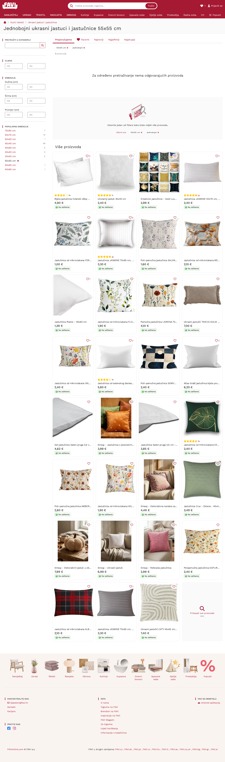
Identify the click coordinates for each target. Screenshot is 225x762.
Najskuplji (129, 39)
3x (113, 257)
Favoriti (85, 39)
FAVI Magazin (107, 720)
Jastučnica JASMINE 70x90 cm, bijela (118, 260)
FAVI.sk (128, 749)
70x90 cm (10, 130)
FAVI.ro (147, 749)
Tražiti (151, 6)
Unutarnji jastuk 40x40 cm (112, 199)
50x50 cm (10, 139)
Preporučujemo (63, 39)
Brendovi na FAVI (109, 711)
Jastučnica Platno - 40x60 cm (70, 322)
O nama (105, 703)
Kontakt (11, 707)
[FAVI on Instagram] (14, 728)
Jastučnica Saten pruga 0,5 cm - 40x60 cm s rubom (169, 444)
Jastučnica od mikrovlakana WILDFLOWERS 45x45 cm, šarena (131, 506)
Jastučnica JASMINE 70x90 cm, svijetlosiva (121, 629)
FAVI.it (165, 749)
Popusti (208, 676)
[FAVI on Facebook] (8, 728)
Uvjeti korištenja (109, 728)
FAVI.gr (206, 749)
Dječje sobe (173, 678)
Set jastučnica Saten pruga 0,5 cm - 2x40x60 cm (80, 444)
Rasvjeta (69, 676)
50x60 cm (10, 165)
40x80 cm (10, 169)
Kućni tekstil (17, 22)
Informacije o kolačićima (114, 733)
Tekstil (52, 676)
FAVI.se (174, 749)
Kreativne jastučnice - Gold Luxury (159, 199)
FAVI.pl (138, 749)
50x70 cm (10, 135)
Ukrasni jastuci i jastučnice (42, 22)
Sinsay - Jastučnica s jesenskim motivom (120, 444)
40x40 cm (10, 152)
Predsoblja (191, 676)
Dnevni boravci (138, 678)
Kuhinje (104, 676)
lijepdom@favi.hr (19, 703)
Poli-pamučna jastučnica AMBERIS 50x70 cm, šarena (82, 506)
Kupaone (121, 676)
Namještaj (17, 676)
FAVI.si (214, 749)
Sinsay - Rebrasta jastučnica (156, 567)
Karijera (11, 711)
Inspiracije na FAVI (110, 715)
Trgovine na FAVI (109, 707)
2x (199, 195)
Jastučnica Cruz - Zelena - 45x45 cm (204, 506)
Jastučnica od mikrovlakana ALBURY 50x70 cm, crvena (83, 629)
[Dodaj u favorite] (175, 156)
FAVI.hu (156, 749)
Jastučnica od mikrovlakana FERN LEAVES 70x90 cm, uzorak (87, 260)
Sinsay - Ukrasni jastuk (110, 567)
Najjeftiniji (113, 39)
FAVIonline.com (15, 749)
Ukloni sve (121, 132)
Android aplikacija (210, 703)
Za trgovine (106, 724)
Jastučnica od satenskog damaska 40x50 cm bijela (125, 383)
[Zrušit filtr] (18, 160)
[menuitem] (11, 15)
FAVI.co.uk (185, 749)
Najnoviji (98, 39)
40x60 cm (10, 147)
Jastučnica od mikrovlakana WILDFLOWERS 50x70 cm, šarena (87, 383)
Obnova (86, 676)
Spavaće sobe (155, 678)
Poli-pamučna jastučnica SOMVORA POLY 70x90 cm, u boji (172, 383)
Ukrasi (34, 676)
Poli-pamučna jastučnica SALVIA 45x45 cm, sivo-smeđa (171, 260)
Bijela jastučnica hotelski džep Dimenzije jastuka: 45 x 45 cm (87, 199)
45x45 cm (10, 143)
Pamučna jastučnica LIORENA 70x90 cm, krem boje (168, 322)
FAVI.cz (119, 749)
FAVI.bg (196, 749)
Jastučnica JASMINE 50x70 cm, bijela (204, 199)
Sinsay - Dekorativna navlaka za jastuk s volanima (168, 506)
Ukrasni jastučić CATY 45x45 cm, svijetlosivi (164, 629)
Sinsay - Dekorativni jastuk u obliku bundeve (78, 567)
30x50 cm (10, 156)
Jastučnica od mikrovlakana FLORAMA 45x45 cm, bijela (127, 322)
